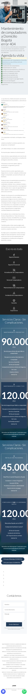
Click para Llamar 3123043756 (11, 562)
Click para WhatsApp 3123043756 (12, 559)
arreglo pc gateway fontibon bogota (14, 655)
